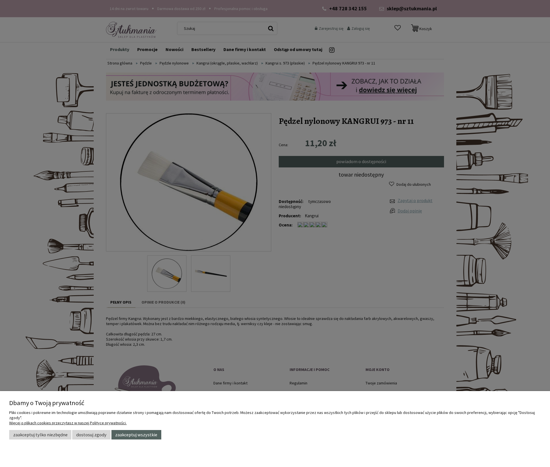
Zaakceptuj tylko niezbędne (40, 434)
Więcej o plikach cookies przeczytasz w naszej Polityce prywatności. (68, 422)
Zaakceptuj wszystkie (136, 434)
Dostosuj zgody (91, 434)
